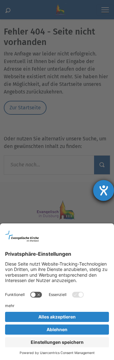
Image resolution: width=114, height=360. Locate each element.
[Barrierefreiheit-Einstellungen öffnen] (103, 190)
